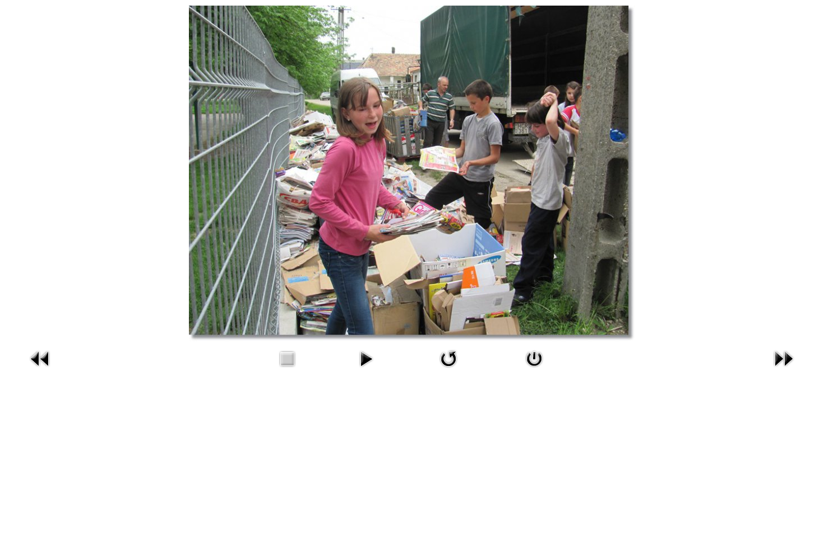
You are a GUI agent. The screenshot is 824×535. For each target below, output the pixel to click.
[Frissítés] (448, 369)
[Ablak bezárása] (534, 369)
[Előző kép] (40, 369)
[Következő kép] (783, 369)
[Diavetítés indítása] (366, 369)
